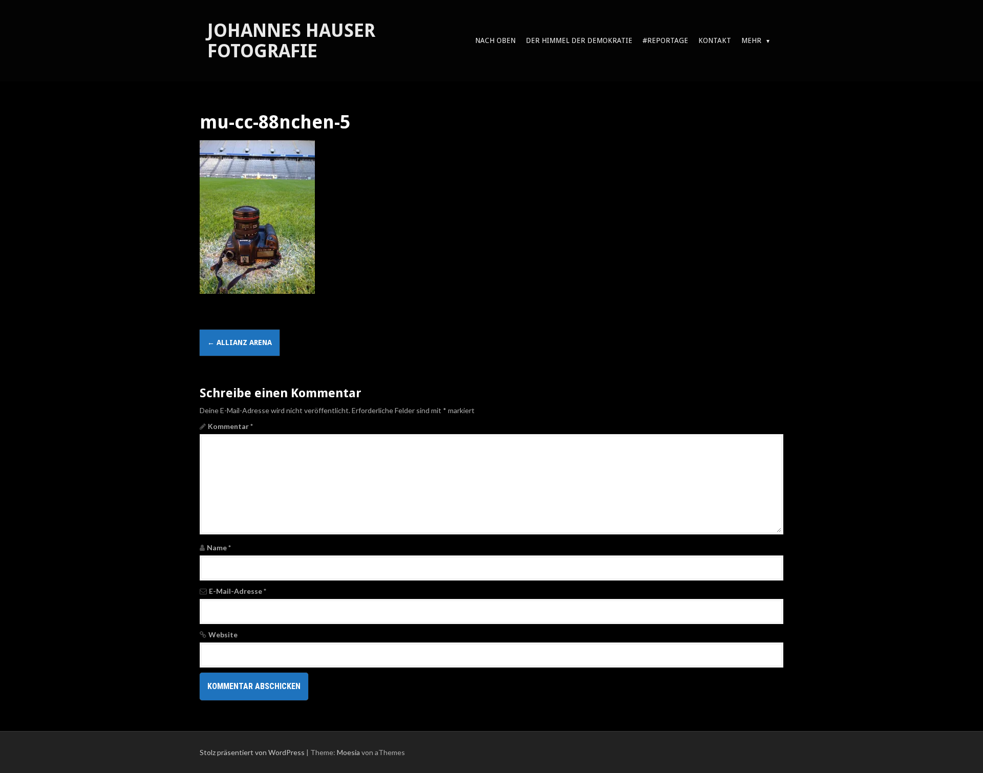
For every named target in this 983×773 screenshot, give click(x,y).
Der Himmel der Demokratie (579, 40)
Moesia (348, 752)
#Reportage (665, 40)
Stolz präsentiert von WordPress (252, 752)
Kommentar (230, 426)
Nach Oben (495, 40)
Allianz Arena (239, 342)
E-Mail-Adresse (237, 591)
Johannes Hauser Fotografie (291, 40)
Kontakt (714, 40)
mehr (751, 40)
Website (223, 634)
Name (219, 547)
